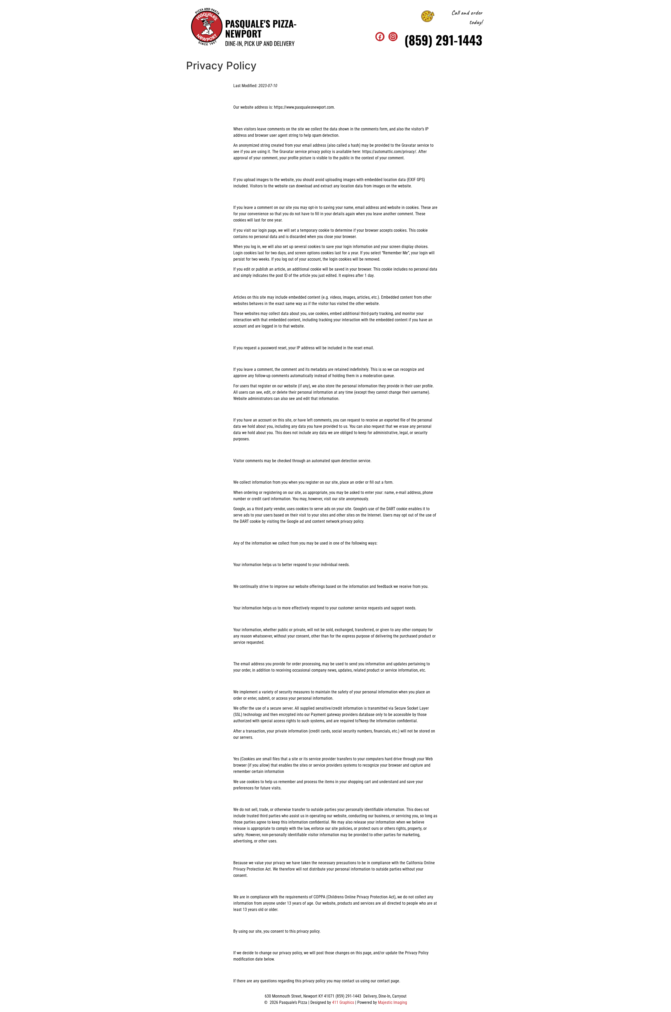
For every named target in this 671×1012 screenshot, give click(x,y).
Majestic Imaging (392, 1002)
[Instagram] (393, 36)
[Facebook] (380, 36)
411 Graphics (343, 1002)
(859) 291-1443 (443, 39)
